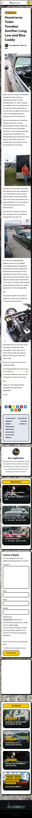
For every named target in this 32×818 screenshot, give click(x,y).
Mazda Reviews (11, 739)
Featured (9, 778)
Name (5, 591)
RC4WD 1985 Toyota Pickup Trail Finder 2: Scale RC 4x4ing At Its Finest (15, 537)
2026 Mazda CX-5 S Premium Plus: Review (13, 744)
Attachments (7, 617)
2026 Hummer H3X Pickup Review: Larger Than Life (14, 517)
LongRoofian (17, 458)
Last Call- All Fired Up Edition (22, 421)
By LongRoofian (14, 45)
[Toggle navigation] (2, 2)
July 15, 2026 (22, 520)
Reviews (17, 778)
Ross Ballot (11, 520)
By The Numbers (19, 372)
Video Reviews (11, 783)
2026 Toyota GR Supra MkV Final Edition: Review (15, 723)
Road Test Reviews (12, 780)
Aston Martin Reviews (13, 775)
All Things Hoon (10, 12)
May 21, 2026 (22, 541)
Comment (6, 565)
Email (4, 599)
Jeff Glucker (12, 497)
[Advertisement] (16, 677)
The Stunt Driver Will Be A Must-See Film (14, 493)
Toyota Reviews (11, 718)
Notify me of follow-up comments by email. (15, 643)
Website (5, 608)
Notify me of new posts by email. (15, 648)
